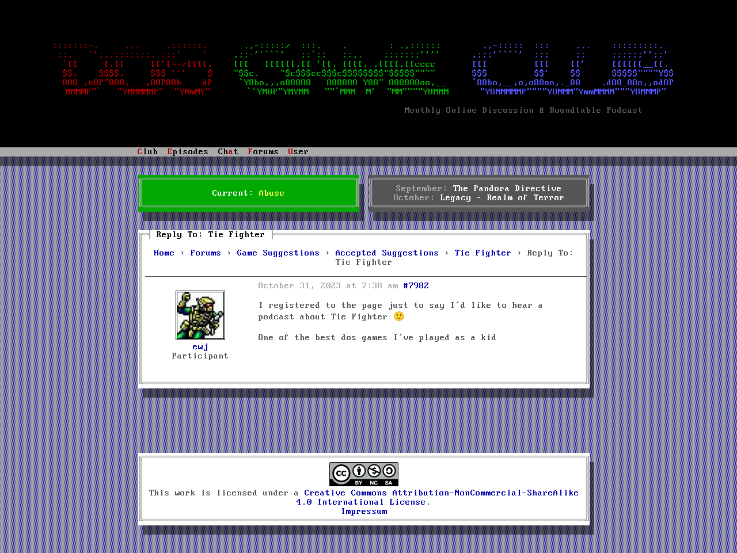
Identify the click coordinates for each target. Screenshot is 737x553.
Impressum (364, 511)
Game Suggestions (278, 253)
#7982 (417, 286)
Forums (206, 253)
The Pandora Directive (507, 188)
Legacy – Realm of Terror (502, 198)
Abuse (272, 193)
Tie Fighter (483, 253)
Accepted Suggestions (387, 253)
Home (164, 253)
